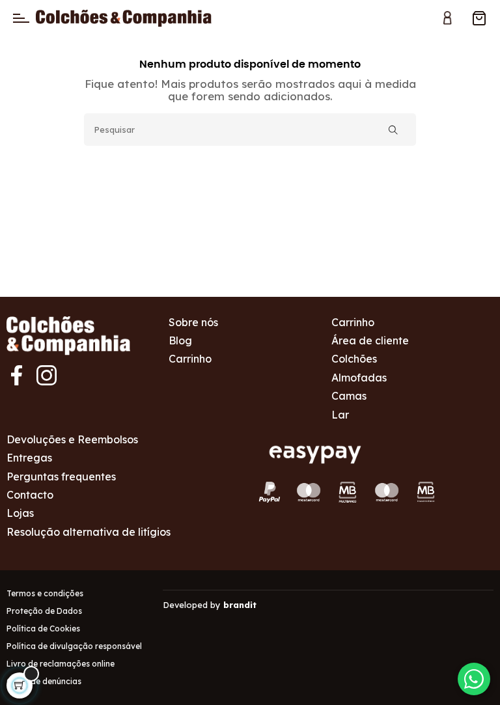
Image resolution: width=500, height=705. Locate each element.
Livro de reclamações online (61, 664)
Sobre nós (193, 322)
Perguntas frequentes (61, 476)
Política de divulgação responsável (74, 646)
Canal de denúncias (44, 681)
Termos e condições (45, 593)
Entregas (29, 457)
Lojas (20, 512)
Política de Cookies (43, 628)
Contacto (30, 494)
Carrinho (190, 358)
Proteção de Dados (44, 611)
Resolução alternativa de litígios (89, 531)
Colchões (354, 358)
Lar (340, 414)
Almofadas (359, 377)
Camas (349, 395)
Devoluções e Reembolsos (72, 439)
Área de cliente (370, 340)
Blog (180, 340)
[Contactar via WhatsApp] (474, 679)
